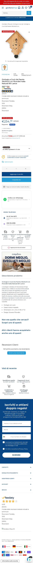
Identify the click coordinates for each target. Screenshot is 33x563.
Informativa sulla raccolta (10, 561)
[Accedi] (23, 7)
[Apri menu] (3, 8)
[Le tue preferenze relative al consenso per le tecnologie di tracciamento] (30, 560)
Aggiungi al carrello (16, 174)
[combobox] (6, 436)
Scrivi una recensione (16, 353)
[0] (30, 7)
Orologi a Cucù (17, 24)
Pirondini (6, 74)
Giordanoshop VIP (16, 138)
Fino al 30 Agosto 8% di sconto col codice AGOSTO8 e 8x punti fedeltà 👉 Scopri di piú (16, 2)
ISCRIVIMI (16, 455)
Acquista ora (16, 179)
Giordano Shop (6, 24)
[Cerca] (29, 13)
